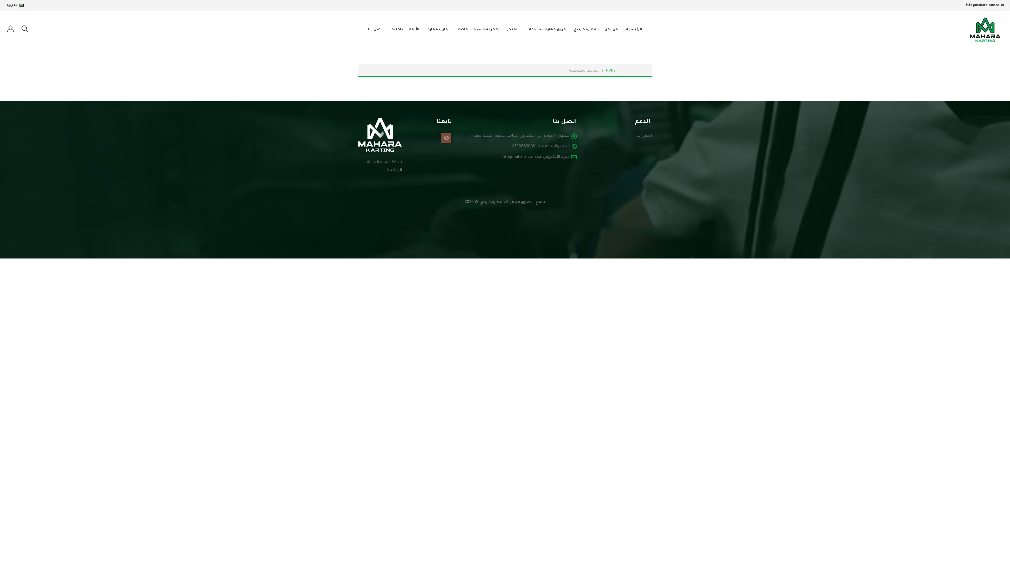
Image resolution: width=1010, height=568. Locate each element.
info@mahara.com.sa (982, 5)
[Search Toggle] (25, 30)
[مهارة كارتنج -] (985, 29)
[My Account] (10, 30)
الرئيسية (634, 30)
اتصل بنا (375, 30)
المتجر (512, 30)
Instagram (446, 138)
